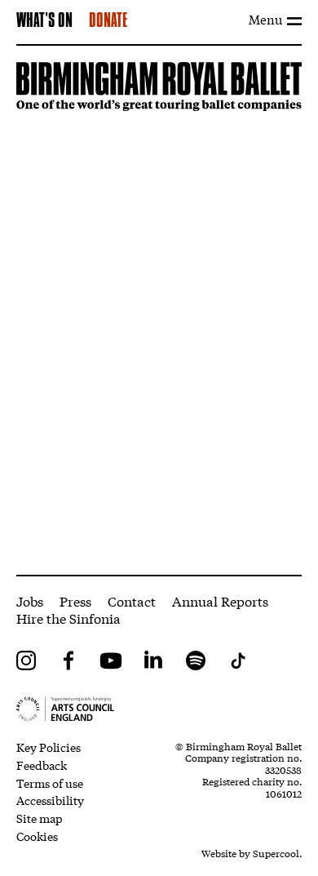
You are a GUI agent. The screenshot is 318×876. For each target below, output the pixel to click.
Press (75, 600)
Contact (132, 600)
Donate (108, 21)
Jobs (29, 600)
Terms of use (49, 783)
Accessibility (50, 800)
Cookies (37, 836)
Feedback (41, 765)
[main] (159, 311)
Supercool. (277, 853)
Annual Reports (220, 600)
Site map (39, 818)
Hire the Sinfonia (68, 617)
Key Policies (48, 747)
